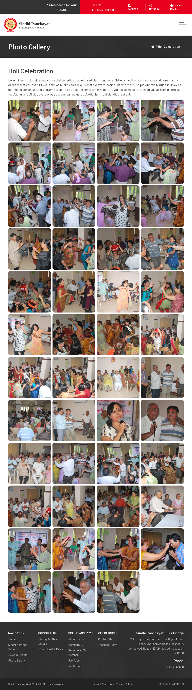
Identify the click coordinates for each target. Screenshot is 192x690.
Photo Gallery (16, 660)
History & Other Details (47, 641)
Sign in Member (176, 7)
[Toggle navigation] (183, 25)
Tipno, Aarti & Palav (50, 649)
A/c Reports (75, 666)
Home (12, 639)
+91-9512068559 (174, 666)
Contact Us (105, 639)
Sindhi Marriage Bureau (17, 647)
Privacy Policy (124, 684)
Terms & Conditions (103, 684)
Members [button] (74, 644)
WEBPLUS (178, 684)
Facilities (74, 660)
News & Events (18, 654)
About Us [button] (74, 639)
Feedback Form (107, 644)
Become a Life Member (77, 652)
